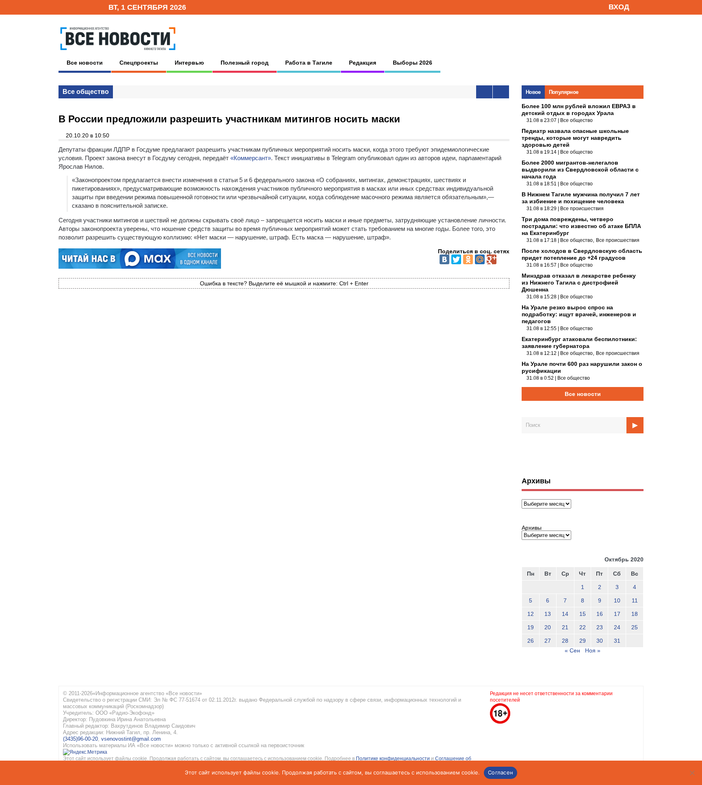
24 (617, 627)
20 (547, 627)
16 (599, 614)
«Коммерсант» (250, 157)
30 (599, 640)
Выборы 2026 (412, 62)
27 (547, 640)
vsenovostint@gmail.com (131, 739)
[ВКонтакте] (444, 259)
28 (565, 640)
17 (617, 614)
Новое (533, 92)
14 (565, 614)
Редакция (362, 62)
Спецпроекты (138, 62)
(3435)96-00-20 (80, 739)
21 (565, 627)
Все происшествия (582, 208)
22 (582, 627)
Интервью (189, 62)
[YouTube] (88, 6)
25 (634, 627)
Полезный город (245, 62)
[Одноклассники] (468, 259)
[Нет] (692, 773)
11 (635, 600)
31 (617, 640)
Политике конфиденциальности (393, 758)
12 (530, 614)
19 (530, 627)
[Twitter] (456, 259)
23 (599, 627)
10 (617, 600)
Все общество (86, 91)
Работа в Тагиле (308, 62)
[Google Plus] (491, 259)
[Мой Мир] (480, 259)
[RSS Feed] (76, 6)
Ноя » (592, 650)
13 (547, 614)
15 (582, 614)
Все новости (85, 62)
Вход (619, 7)
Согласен (500, 772)
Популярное (563, 92)
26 (530, 640)
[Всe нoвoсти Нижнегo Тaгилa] (117, 52)
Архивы (532, 528)
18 (634, 614)
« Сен (572, 650)
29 (582, 640)
